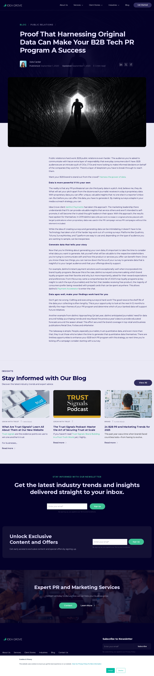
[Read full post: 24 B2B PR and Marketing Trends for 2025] (128, 404)
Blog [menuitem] (127, 5)
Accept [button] (110, 670)
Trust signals (8, 434)
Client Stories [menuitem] (94, 5)
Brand (108, 421)
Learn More (87, 605)
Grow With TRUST (10, 421)
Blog (23, 25)
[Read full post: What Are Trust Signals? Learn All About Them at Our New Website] (25, 404)
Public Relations (42, 25)
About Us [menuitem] (64, 5)
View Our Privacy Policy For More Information (86, 664)
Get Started (143, 5)
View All (143, 383)
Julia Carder (35, 62)
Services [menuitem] (77, 5)
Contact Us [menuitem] (63, 652)
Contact (68, 605)
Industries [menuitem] (113, 5)
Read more (8, 448)
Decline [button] (120, 670)
